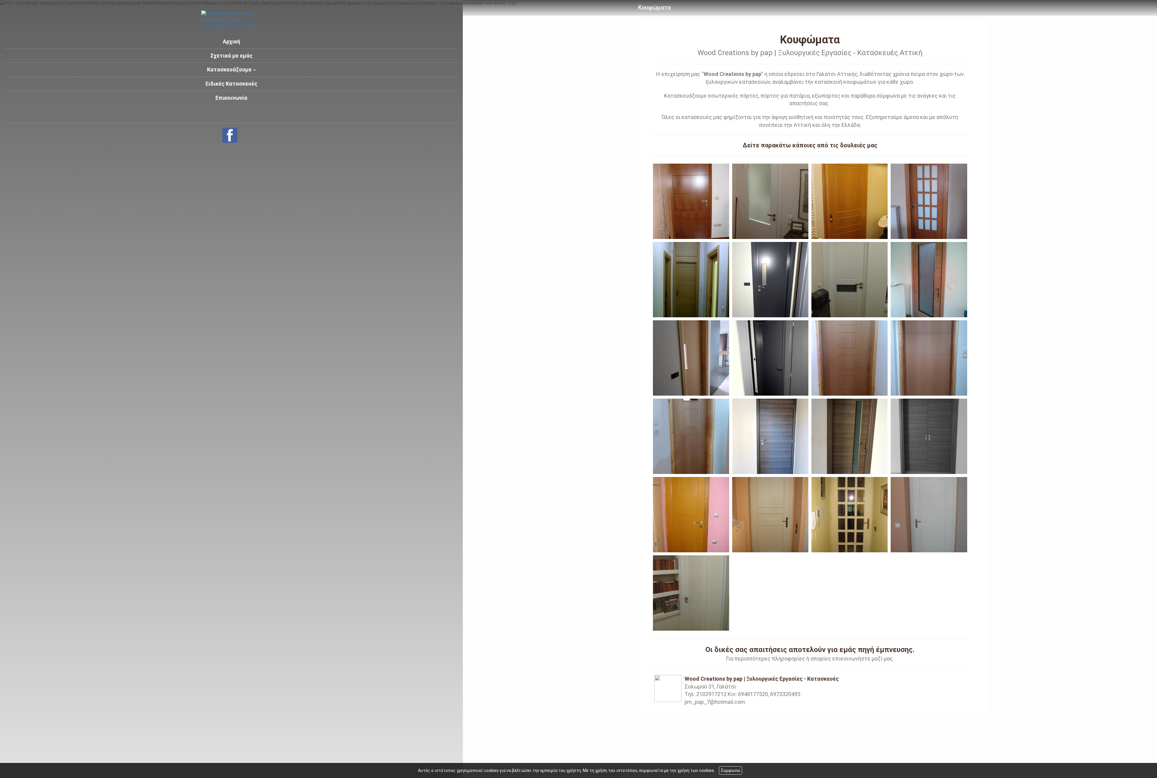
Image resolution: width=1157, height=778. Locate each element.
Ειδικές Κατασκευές (231, 83)
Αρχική (231, 41)
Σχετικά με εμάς (231, 55)
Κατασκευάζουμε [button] (230, 69)
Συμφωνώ (730, 770)
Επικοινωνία (231, 98)
